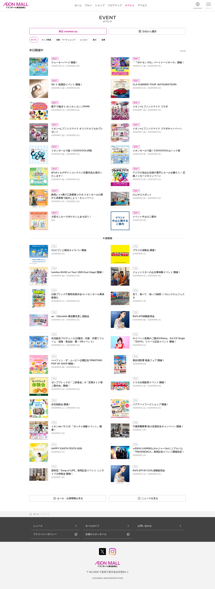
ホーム (36, 514)
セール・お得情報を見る (70, 498)
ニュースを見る (149, 498)
